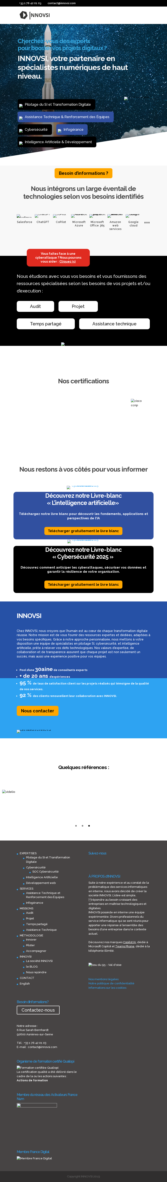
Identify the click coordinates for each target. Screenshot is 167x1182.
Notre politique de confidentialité (111, 983)
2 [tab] (82, 826)
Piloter (30, 945)
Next (155, 415)
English (25, 983)
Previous (12, 415)
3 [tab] (89, 826)
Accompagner (36, 951)
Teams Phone (124, 946)
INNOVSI (26, 956)
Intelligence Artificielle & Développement (58, 142)
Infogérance (73, 129)
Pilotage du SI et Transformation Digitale (58, 104)
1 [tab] (76, 826)
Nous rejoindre (36, 972)
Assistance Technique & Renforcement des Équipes (67, 117)
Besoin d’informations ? (83, 173)
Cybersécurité (36, 129)
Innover (31, 939)
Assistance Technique (41, 929)
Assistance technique (114, 323)
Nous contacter (37, 710)
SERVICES (26, 888)
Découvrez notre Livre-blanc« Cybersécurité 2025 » (83, 553)
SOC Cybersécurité (45, 871)
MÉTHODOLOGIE (31, 935)
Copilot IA (129, 942)
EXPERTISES (28, 853)
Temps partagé (46, 323)
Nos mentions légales (104, 979)
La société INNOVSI (39, 961)
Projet (78, 306)
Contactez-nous (38, 1010)
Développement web (41, 883)
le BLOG (32, 966)
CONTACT (27, 978)
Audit (35, 306)
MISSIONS (26, 908)
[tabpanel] (14, 792)
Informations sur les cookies (107, 987)
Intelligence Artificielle (42, 877)
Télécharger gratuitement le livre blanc (83, 531)
